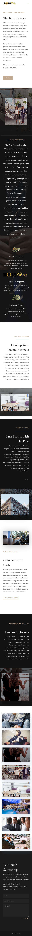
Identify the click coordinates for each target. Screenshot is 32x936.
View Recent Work (11, 597)
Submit (25, 918)
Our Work (8, 78)
